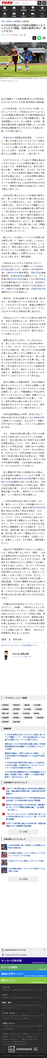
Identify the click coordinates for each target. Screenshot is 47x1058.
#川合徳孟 (38, 709)
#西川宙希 (16, 709)
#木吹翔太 (5, 705)
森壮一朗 (5, 456)
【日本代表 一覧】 (17, 35)
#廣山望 (26, 705)
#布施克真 (5, 717)
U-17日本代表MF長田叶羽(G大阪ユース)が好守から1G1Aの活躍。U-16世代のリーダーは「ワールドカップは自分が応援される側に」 (25, 765)
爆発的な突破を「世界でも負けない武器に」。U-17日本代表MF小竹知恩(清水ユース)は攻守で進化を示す (25, 755)
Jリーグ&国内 (13, 990)
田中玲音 (14, 273)
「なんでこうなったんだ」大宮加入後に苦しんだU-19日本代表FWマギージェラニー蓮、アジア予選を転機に (26, 816)
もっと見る (23, 832)
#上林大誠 (26, 713)
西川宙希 (28, 78)
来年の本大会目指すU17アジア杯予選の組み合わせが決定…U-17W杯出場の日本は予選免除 (25, 799)
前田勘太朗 (40, 289)
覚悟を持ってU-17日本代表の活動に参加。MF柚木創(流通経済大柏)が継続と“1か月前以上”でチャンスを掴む (25, 746)
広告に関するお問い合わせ (10, 1039)
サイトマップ (35, 1034)
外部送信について (32, 1036)
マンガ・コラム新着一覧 (9, 1015)
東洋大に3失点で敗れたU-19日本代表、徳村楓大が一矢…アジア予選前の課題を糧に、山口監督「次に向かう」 (25, 807)
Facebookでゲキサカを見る (15, 955)
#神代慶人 (16, 717)
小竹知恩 (32, 285)
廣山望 (13, 137)
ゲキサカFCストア (7, 1026)
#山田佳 (15, 713)
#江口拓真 (27, 709)
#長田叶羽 (16, 705)
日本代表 (5, 990)
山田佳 (37, 273)
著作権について (15, 1034)
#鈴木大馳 (16, 722)
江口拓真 (31, 269)
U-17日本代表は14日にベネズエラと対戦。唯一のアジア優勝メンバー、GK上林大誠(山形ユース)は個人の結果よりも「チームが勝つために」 (25, 737)
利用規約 (5, 1036)
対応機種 (5, 1034)
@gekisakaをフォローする (15, 950)
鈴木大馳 (14, 289)
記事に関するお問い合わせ (29, 1039)
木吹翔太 (15, 417)
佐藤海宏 (20, 276)
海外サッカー (31, 990)
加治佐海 (26, 478)
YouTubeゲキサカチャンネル (11, 1005)
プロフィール (17, 656)
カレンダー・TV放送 (35, 1026)
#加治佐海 (40, 717)
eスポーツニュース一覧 (9, 1018)
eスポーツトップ (37, 1015)
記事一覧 (27, 656)
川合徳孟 (8, 482)
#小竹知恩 (37, 705)
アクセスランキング (21, 1026)
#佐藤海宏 (5, 709)
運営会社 (25, 1034)
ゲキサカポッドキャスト (12, 1008)
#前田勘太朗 (28, 717)
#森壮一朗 (5, 713)
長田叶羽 (15, 279)
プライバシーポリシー (17, 1036)
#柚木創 (36, 713)
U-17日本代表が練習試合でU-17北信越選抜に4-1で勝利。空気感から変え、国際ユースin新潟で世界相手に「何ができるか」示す (25, 774)
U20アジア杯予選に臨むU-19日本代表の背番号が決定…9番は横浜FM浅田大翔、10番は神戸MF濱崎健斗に (26, 791)
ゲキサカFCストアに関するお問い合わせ (14, 1044)
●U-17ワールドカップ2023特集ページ (19, 645)
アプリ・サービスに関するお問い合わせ (14, 1041)
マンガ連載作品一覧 (25, 1015)
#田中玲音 (5, 722)
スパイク (39, 990)
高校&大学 (22, 990)
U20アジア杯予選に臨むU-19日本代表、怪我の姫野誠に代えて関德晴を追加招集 (26, 824)
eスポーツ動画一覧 (23, 1018)
